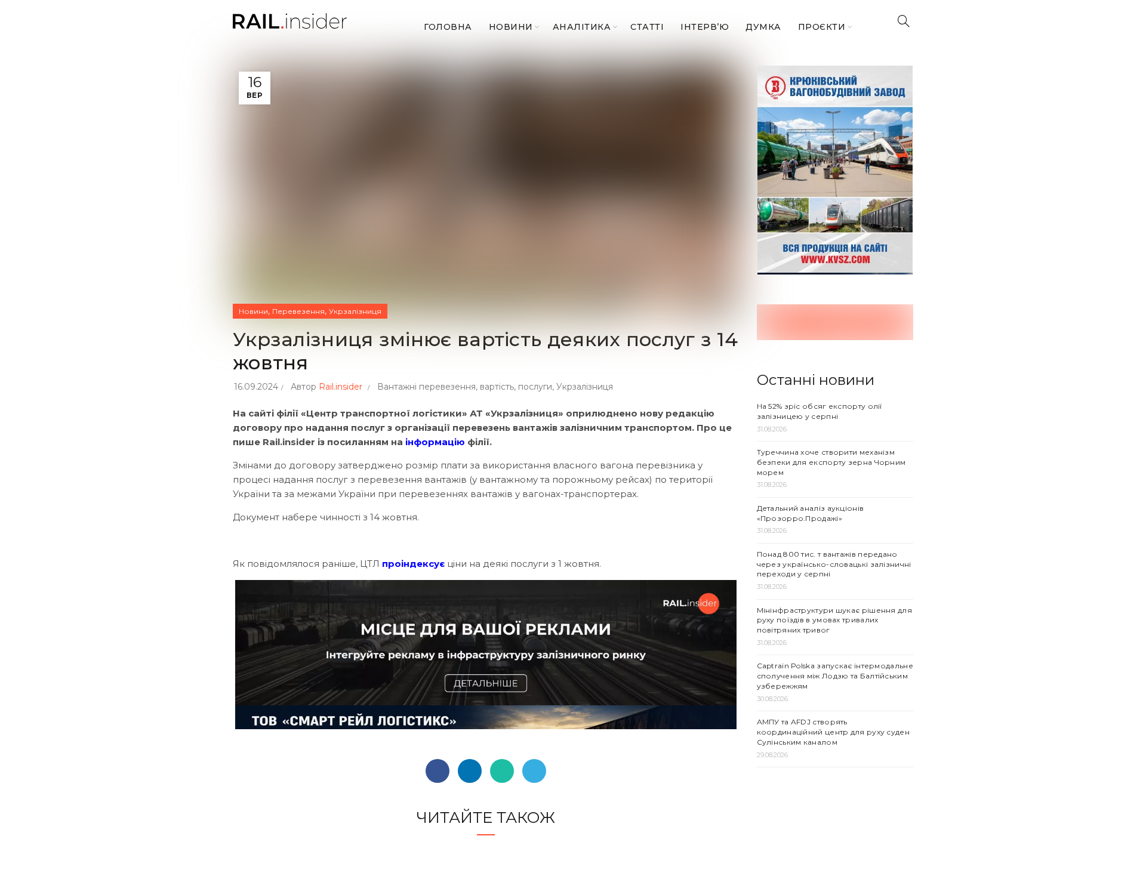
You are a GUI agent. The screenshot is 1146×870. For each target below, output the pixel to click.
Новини (511, 26)
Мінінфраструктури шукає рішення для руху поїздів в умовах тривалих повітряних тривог (835, 620)
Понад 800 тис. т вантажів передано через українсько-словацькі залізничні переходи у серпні (834, 564)
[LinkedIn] (470, 771)
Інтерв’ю (704, 26)
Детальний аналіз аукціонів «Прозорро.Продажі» (810, 513)
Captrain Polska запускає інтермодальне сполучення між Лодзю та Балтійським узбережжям (835, 675)
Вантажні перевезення (426, 386)
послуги (535, 386)
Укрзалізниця (355, 311)
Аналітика (582, 26)
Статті (647, 26)
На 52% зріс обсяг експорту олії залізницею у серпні (819, 411)
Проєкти (822, 26)
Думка (763, 26)
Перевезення (298, 311)
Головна (448, 26)
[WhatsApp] (502, 771)
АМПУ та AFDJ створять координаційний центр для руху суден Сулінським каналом (833, 731)
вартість (497, 386)
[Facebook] (437, 771)
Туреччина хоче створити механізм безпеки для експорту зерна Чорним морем (831, 462)
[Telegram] (534, 771)
